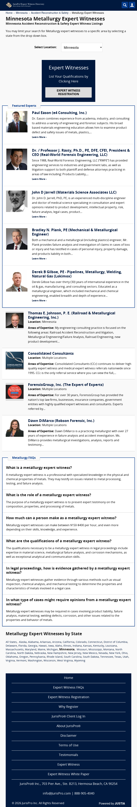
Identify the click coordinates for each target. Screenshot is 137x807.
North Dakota (25, 653)
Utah (125, 657)
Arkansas (45, 642)
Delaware (11, 646)
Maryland (30, 649)
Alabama (33, 642)
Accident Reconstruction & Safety (49, 12)
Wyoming (79, 660)
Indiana (77, 646)
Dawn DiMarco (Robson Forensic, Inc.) (61, 421)
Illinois (67, 646)
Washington (35, 660)
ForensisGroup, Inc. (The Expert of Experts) (66, 385)
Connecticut (95, 642)
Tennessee (106, 657)
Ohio (124, 653)
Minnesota (22, 12)
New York (114, 653)
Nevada (103, 653)
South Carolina (73, 657)
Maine (41, 649)
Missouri (82, 649)
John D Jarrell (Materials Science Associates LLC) (74, 192)
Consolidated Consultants (51, 354)
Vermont (21, 660)
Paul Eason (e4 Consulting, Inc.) (59, 113)
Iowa (51, 646)
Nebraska (40, 653)
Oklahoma (12, 657)
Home (9, 12)
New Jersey (74, 653)
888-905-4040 (84, 793)
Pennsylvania (37, 657)
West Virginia (65, 660)
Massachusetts (15, 649)
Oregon (23, 657)
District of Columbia (115, 642)
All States (11, 642)
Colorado (81, 642)
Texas (118, 657)
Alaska (23, 642)
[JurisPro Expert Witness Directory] (58, 5)
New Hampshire (57, 653)
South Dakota (91, 657)
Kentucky (98, 646)
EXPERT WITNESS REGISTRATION (68, 92)
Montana (108, 649)
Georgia (32, 646)
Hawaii (43, 646)
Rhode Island (54, 657)
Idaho (58, 646)
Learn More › (39, 137)
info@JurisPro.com (57, 793)
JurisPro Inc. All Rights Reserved (43, 803)
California (68, 642)
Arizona (56, 642)
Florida (22, 646)
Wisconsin (50, 660)
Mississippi (95, 649)
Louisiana (111, 646)
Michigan (52, 649)
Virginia (10, 660)
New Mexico (90, 653)
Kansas (87, 646)
